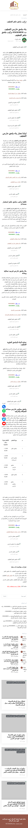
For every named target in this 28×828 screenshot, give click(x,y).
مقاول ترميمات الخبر (15, 381)
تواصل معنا (19, 80)
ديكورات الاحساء (10, 682)
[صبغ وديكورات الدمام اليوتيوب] (4, 423)
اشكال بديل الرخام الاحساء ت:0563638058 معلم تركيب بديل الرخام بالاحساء (15, 703)
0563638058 (11, 86)
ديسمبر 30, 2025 (14, 656)
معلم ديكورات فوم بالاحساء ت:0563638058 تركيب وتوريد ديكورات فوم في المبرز (16, 736)
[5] (24, 669)
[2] (24, 645)
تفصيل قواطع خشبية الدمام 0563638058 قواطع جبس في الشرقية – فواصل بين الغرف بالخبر (14, 803)
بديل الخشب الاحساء (19, 749)
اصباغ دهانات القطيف (15, 239)
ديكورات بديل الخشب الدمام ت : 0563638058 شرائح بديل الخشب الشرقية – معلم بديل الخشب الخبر (14, 770)
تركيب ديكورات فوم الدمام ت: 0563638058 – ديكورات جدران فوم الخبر (10, 645)
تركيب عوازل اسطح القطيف (13, 531)
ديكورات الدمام (21, 783)
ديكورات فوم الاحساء (11, 716)
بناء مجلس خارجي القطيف (14, 243)
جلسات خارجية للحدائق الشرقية (13, 314)
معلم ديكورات (18, 39)
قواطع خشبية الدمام (12, 783)
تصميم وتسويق (19, 823)
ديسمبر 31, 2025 (14, 641)
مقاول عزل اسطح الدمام (14, 93)
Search (4, 596)
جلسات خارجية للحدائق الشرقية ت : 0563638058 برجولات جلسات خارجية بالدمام (10, 653)
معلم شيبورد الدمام (16, 310)
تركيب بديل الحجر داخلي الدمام (13, 177)
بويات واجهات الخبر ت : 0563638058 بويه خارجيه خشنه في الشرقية (10, 669)
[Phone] (4, 407)
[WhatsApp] (4, 411)
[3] (24, 654)
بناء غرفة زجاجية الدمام (15, 98)
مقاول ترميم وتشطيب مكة (14, 586)
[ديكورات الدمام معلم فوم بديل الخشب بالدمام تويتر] (4, 419)
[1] (24, 638)
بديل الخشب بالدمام (9, 749)
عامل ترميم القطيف (16, 182)
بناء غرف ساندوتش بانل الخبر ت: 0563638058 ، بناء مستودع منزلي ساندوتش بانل (10, 638)
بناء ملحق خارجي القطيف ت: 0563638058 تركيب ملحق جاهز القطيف (14, 32)
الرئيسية (25, 14)
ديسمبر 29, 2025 (14, 671)
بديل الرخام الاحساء (20, 682)
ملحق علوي (9, 575)
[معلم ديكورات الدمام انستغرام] (4, 415)
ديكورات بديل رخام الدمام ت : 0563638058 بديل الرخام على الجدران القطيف (10, 661)
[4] (24, 661)
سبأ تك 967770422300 (10, 823)
